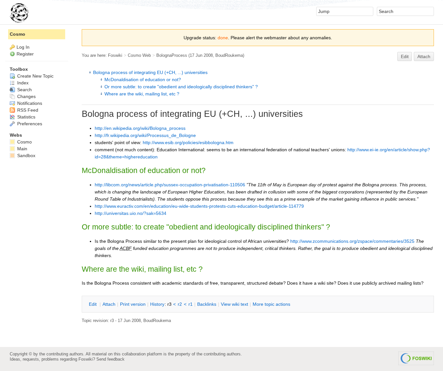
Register (25, 53)
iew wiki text (234, 304)
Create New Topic (35, 76)
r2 (180, 304)
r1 (190, 304)
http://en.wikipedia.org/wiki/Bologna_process (140, 128)
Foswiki (115, 55)
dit (93, 304)
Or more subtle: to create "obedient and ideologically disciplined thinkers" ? (181, 86)
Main (21, 148)
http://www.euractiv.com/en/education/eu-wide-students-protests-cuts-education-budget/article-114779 (199, 206)
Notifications (29, 103)
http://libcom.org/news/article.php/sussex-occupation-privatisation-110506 (170, 184)
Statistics (25, 116)
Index (22, 82)
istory (157, 304)
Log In (23, 47)
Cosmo (17, 34)
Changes (26, 96)
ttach (108, 304)
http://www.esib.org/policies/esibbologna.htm (188, 142)
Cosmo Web (139, 55)
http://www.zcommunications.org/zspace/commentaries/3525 (352, 241)
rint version (133, 304)
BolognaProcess (171, 55)
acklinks (206, 304)
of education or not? (142, 79)
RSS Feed (27, 110)
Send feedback (110, 359)
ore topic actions (271, 304)
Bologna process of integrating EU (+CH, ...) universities (150, 72)
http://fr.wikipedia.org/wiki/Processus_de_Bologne (145, 135)
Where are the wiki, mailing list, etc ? (141, 93)
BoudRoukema (229, 55)
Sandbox (25, 155)
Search (24, 89)
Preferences (29, 123)
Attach (423, 56)
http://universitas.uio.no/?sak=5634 (130, 213)
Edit (405, 56)
